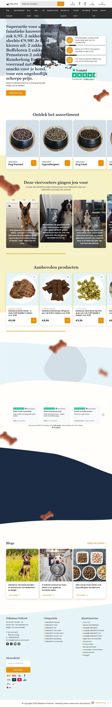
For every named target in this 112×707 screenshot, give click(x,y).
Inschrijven (18, 670)
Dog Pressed (9, 13)
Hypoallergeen (19, 10)
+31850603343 (13, 637)
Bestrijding (86, 10)
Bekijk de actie (16, 93)
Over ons (86, 622)
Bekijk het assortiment (19, 377)
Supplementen (52, 10)
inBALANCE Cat (50, 628)
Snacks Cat (95, 13)
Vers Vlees (36, 13)
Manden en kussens (65, 13)
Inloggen (86, 655)
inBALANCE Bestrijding (53, 639)
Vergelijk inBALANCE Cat (92, 633)
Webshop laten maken (65, 703)
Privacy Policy (88, 644)
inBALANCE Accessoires (54, 641)
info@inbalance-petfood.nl (18, 640)
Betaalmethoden (89, 647)
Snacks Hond (76, 13)
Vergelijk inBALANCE (90, 628)
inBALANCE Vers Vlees (53, 630)
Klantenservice (88, 652)
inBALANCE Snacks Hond (54, 633)
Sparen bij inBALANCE (91, 625)
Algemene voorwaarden (92, 639)
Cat (43, 10)
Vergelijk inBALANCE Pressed (93, 630)
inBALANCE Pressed (52, 622)
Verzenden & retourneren (93, 650)
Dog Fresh (29, 13)
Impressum (87, 641)
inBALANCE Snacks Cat (53, 636)
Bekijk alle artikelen (95, 543)
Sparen (103, 10)
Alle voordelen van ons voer (21, 514)
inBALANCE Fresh (51, 625)
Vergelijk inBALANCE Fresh (92, 636)
